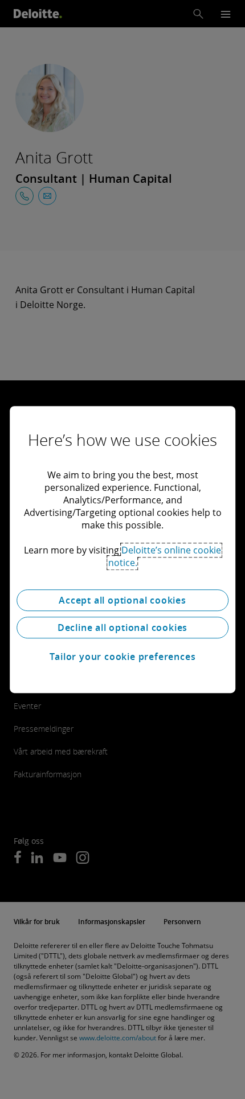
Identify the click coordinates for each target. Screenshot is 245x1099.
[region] (122, 549)
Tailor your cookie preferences (123, 656)
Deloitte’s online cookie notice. (165, 556)
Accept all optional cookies (122, 600)
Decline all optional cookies (122, 627)
